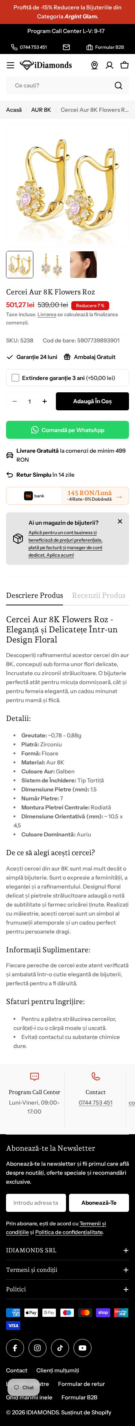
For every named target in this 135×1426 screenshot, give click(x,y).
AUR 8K (41, 109)
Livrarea (47, 314)
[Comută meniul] (10, 65)
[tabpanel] (67, 832)
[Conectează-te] (109, 65)
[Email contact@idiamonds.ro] (66, 47)
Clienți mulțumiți (57, 1370)
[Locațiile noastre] (94, 65)
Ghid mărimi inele (29, 1397)
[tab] (34, 598)
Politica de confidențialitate (68, 1232)
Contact (16, 1370)
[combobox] (67, 86)
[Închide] (120, 521)
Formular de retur (81, 1383)
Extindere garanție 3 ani (69, 377)
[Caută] (118, 85)
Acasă (14, 109)
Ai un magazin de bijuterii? (63, 522)
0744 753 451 (95, 1102)
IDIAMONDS (42, 1412)
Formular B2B (80, 1397)
